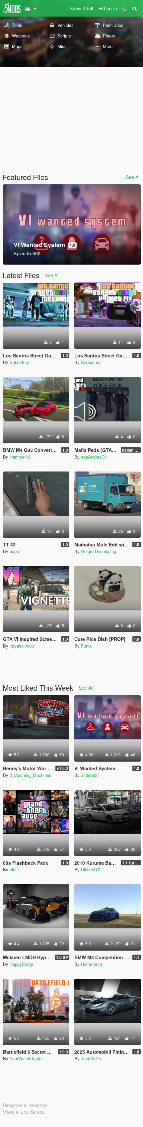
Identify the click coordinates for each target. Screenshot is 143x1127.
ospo (14, 551)
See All (133, 177)
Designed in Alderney (25, 1105)
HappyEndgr (21, 964)
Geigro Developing (98, 551)
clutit (14, 869)
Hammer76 (20, 457)
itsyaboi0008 (22, 646)
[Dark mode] (124, 8)
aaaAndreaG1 (94, 457)
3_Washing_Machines (30, 775)
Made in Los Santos (23, 1111)
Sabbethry (19, 362)
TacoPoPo (91, 1058)
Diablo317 (90, 869)
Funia (86, 646)
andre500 (90, 775)
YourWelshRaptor (26, 1058)
